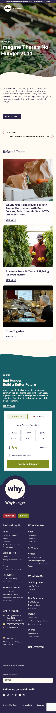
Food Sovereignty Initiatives (38, 621)
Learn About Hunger (10, 578)
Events (31, 629)
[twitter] (16, 694)
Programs (31, 589)
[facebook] (4, 694)
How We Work (33, 586)
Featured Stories (9, 591)
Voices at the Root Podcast (13, 597)
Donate (5, 556)
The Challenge (33, 602)
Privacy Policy (27, 705)
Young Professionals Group (13, 560)
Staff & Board (33, 548)
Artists (5, 566)
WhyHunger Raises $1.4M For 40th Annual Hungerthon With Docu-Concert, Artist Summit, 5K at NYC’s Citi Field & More (27, 209)
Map (29, 592)
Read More (11, 220)
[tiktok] (12, 694)
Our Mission (32, 535)
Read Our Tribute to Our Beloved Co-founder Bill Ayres (28, 2)
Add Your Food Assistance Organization (12, 546)
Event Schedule (34, 637)
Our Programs (35, 582)
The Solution (32, 608)
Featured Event (33, 633)
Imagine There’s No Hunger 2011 (24, 50)
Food (5, 531)
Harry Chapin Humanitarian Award (38, 565)
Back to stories (12, 116)
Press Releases (8, 601)
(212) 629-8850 (12, 627)
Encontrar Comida (10, 535)
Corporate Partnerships (12, 569)
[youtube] (20, 694)
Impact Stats (32, 618)
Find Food (9, 516)
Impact (31, 613)
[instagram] (8, 694)
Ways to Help (9, 552)
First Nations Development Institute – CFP (29, 136)
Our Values (32, 538)
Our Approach (35, 598)
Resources (8, 574)
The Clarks (11, 132)
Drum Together (15, 331)
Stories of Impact (34, 557)
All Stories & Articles (10, 594)
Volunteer (6, 563)
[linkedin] (24, 694)
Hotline (5, 538)
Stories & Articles (12, 587)
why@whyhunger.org (15, 624)
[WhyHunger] (13, 8)
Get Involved (9, 406)
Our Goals (32, 542)
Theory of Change (34, 605)
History (30, 545)
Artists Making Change (36, 560)
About (31, 531)
